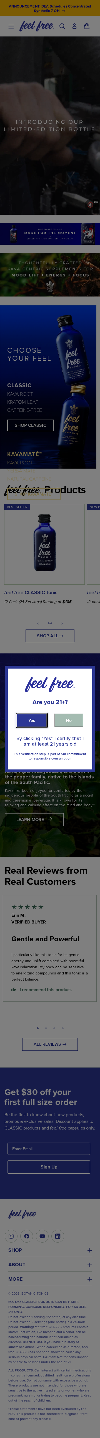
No (69, 720)
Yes (31, 720)
